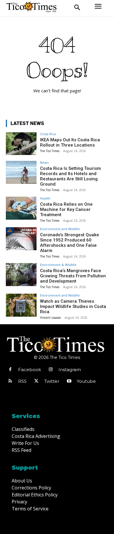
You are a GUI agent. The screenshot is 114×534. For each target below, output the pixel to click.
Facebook (29, 369)
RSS (22, 381)
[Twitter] (36, 381)
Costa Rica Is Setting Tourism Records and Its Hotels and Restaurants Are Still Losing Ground (70, 176)
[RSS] (10, 381)
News (44, 162)
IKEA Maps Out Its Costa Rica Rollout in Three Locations (70, 142)
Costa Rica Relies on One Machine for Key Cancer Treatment (66, 209)
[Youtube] (69, 381)
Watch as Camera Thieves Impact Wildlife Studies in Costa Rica (73, 306)
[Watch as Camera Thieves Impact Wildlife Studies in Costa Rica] (21, 305)
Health (45, 198)
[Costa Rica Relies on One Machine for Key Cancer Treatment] (21, 208)
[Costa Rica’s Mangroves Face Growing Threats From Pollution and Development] (21, 274)
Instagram (69, 369)
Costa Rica (48, 133)
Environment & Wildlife (58, 264)
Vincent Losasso (50, 318)
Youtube (86, 381)
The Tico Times (49, 151)
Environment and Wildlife (60, 228)
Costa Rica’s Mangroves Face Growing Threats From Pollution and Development (73, 276)
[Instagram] (50, 369)
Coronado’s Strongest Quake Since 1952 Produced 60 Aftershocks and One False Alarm (69, 242)
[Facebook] (10, 369)
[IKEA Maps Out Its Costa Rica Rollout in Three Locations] (21, 143)
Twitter (51, 381)
